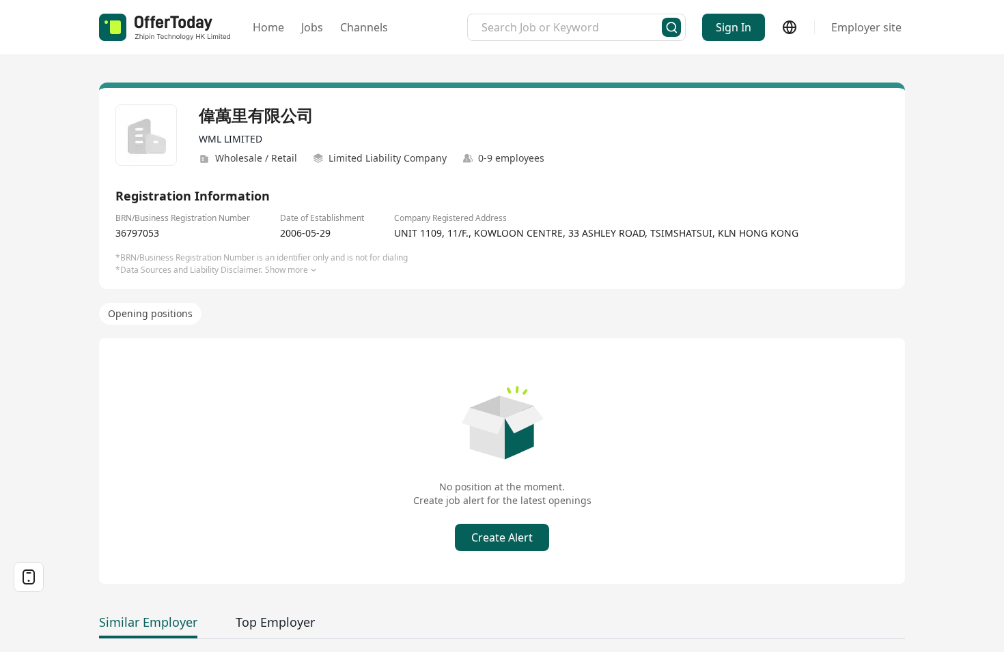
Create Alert (502, 537)
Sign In (733, 27)
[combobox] (572, 27)
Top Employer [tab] (275, 622)
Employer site (866, 27)
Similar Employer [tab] (148, 622)
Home (268, 27)
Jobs (312, 27)
